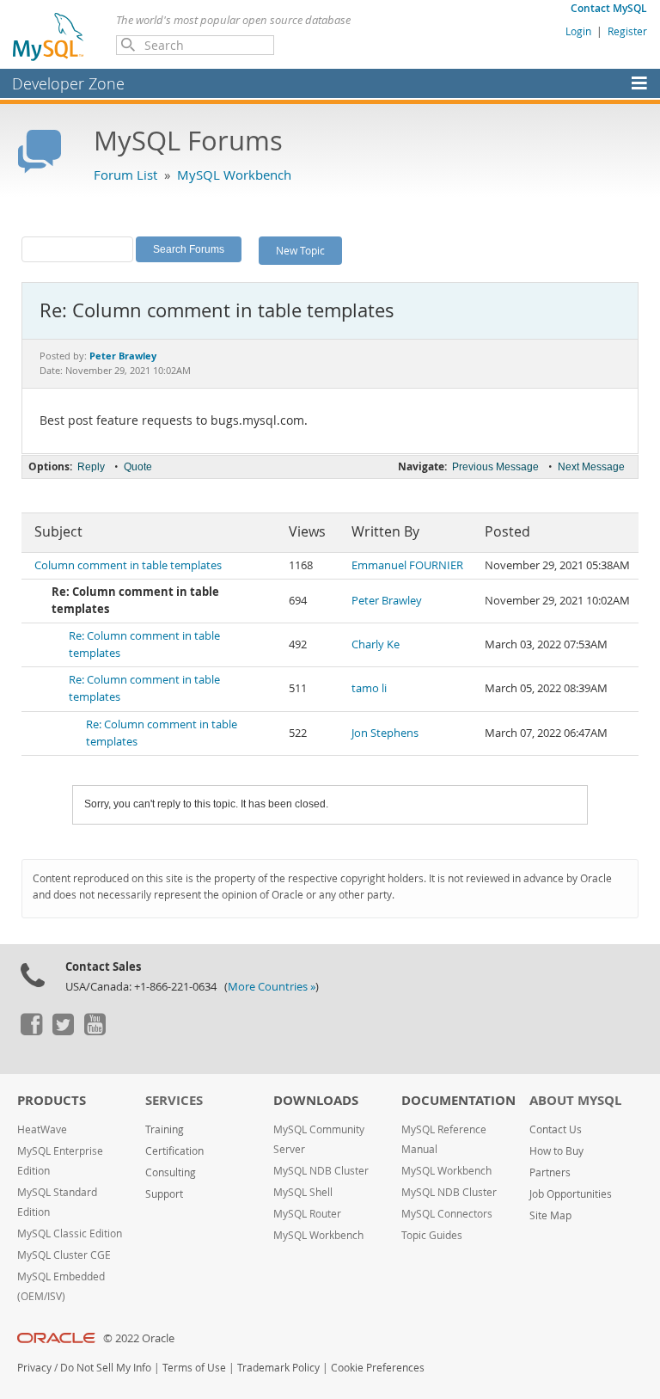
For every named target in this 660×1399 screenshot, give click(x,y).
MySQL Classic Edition (69, 1233)
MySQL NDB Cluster (321, 1170)
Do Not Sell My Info (105, 1367)
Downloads (315, 1100)
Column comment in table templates (128, 565)
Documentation (458, 1100)
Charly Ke (375, 644)
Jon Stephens (385, 733)
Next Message (591, 467)
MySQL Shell (303, 1192)
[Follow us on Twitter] (62, 1031)
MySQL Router (307, 1213)
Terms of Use (194, 1367)
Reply (91, 467)
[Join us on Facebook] (31, 1031)
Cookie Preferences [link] (378, 1367)
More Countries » (271, 986)
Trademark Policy (278, 1367)
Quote (138, 467)
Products (51, 1100)
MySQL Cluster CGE (64, 1255)
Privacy (34, 1367)
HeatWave (42, 1129)
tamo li (369, 688)
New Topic (300, 250)
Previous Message (495, 467)
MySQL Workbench (234, 174)
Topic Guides (431, 1235)
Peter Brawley (386, 600)
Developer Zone (68, 83)
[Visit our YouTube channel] (94, 1031)
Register (627, 31)
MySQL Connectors (446, 1213)
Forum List (125, 174)
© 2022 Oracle (138, 1338)
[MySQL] (49, 36)
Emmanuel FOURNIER (407, 565)
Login (578, 31)
